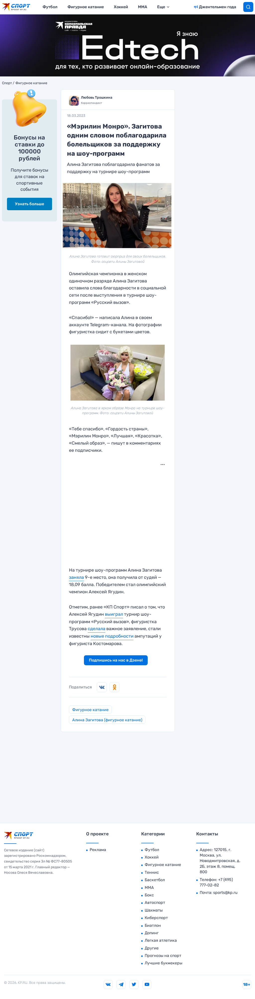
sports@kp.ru (225, 892)
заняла (76, 577)
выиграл (114, 614)
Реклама (98, 849)
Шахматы (154, 910)
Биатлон (153, 925)
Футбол (50, 6)
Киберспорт (156, 917)
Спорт (7, 83)
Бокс (149, 895)
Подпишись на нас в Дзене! (116, 660)
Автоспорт (155, 902)
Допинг (152, 933)
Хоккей (121, 6)
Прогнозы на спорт (163, 955)
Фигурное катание (85, 6)
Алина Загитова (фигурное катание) (107, 720)
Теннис (152, 872)
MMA (142, 6)
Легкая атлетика (161, 940)
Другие (152, 948)
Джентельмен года (217, 6)
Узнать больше (29, 203)
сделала (96, 628)
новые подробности (112, 636)
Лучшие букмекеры (163, 963)
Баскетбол (155, 879)
